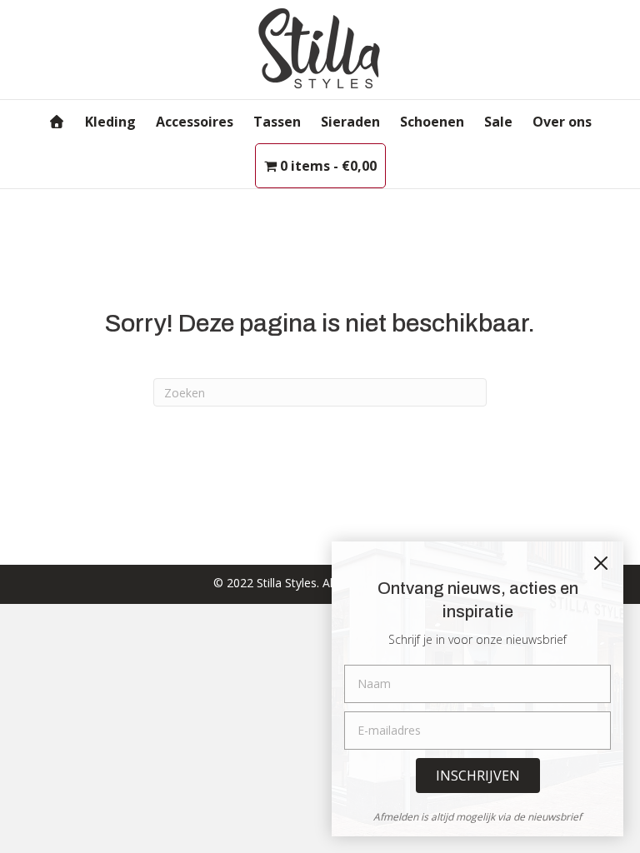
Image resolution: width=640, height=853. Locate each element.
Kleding (110, 121)
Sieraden (350, 121)
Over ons (562, 121)
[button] (478, 775)
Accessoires (194, 121)
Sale (498, 121)
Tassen (277, 121)
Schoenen (432, 121)
